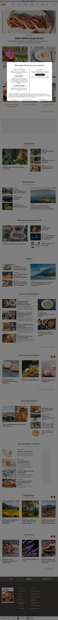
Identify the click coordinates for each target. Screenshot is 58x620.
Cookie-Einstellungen (43, 99)
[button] (40, 75)
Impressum (14, 99)
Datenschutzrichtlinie (27, 99)
